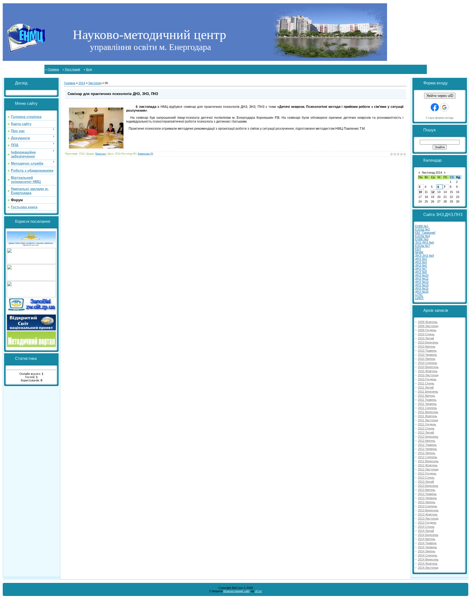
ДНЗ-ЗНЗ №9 (424, 255)
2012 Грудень (427, 473)
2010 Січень (426, 334)
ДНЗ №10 (421, 275)
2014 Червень (427, 547)
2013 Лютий (426, 481)
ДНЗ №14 (421, 285)
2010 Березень (428, 342)
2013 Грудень (427, 522)
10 (420, 192)
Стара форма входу (440, 117)
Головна (53, 69)
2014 (81, 83)
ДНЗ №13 (421, 281)
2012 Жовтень (427, 465)
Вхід (89, 69)
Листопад (94, 83)
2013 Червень (427, 498)
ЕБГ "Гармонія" (425, 232)
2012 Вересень (428, 461)
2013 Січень (426, 477)
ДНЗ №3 (421, 258)
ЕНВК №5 (421, 239)
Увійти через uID (439, 96)
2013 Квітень (426, 489)
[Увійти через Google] (444, 107)
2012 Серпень (427, 457)
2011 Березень (428, 391)
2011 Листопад (428, 420)
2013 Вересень (428, 510)
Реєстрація (72, 69)
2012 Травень (427, 444)
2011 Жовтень (427, 416)
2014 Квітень (426, 539)
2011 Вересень (428, 412)
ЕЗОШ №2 (422, 229)
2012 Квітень (426, 440)
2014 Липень (426, 551)
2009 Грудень (427, 330)
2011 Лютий (426, 387)
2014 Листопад (428, 567)
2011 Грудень (427, 424)
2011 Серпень (427, 408)
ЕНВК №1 (421, 226)
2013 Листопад (428, 518)
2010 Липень (426, 358)
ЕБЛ (418, 249)
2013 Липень (426, 502)
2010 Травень (427, 350)
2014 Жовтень (427, 563)
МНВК (419, 252)
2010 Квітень (426, 346)
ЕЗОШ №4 (422, 236)
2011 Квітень (426, 395)
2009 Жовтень (427, 322)
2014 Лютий (426, 530)
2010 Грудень (427, 379)
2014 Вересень (428, 559)
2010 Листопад (428, 375)
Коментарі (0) (145, 153)
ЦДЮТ (419, 298)
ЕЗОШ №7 (422, 245)
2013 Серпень (427, 506)
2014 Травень (427, 543)
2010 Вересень (428, 367)
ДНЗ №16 (421, 291)
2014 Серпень (427, 555)
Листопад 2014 (432, 172)
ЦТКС (419, 294)
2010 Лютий (426, 338)
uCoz (258, 591)
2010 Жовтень (427, 371)
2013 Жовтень (427, 514)
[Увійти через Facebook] (435, 107)
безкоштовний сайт (236, 591)
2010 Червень (427, 354)
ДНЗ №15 (421, 288)
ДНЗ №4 (421, 262)
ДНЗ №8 (421, 272)
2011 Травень (427, 399)
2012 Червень (427, 448)
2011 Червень (427, 403)
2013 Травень (427, 494)
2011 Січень (426, 383)
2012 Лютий (426, 432)
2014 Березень (428, 534)
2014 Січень (426, 526)
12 (432, 192)
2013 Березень (428, 485)
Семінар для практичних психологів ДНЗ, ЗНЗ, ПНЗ (113, 94)
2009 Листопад (428, 326)
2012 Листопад (428, 469)
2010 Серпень (427, 362)
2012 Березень (428, 436)
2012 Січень (426, 428)
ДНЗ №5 (421, 265)
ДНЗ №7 (421, 268)
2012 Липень (426, 453)
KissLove (100, 153)
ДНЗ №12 (421, 278)
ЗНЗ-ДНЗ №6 (424, 242)
